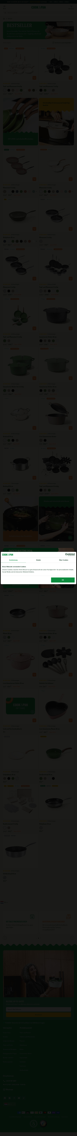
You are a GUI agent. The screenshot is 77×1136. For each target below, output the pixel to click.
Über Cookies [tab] (63, 560)
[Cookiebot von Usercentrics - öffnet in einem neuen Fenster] (66, 554)
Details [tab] (38, 560)
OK (63, 580)
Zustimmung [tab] (13, 560)
